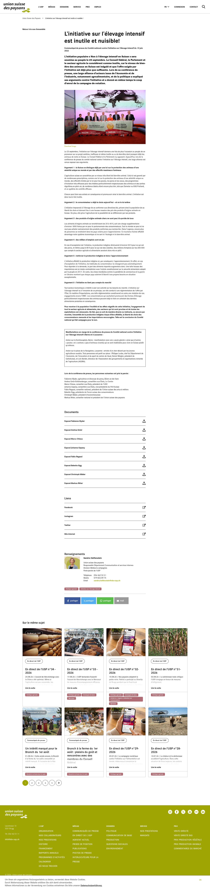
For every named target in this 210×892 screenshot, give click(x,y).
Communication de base (119, 835)
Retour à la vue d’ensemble (33, 29)
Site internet (69, 533)
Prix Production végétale (188, 839)
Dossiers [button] (64, 6)
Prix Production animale (187, 844)
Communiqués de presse (86, 830)
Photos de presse (82, 852)
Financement (46, 848)
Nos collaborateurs (50, 835)
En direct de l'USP (82, 835)
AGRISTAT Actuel (81, 839)
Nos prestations (47, 839)
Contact (194, 6)
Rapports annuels (49, 852)
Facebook (68, 507)
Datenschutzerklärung (91, 885)
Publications (80, 848)
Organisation (46, 830)
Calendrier (45, 861)
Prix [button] (88, 6)
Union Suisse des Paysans (31, 18)
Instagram (68, 516)
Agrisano (113, 703)
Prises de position (82, 844)
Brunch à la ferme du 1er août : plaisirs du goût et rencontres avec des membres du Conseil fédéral (82, 755)
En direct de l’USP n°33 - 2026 (82, 670)
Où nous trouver (48, 865)
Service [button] (77, 6)
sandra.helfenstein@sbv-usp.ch (107, 580)
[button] (72, 600)
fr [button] (165, 6)
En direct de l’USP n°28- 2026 (166, 750)
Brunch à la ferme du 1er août (36, 774)
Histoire (43, 844)
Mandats (144, 835)
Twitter (67, 525)
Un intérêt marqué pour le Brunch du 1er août (41, 750)
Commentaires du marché (188, 848)
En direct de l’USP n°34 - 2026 (40, 670)
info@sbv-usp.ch (12, 839)
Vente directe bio (183, 835)
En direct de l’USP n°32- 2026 (124, 670)
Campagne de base (89, 695)
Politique (111, 830)
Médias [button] (51, 6)
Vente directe (181, 830)
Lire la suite (30, 687)
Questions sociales (117, 844)
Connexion (179, 6)
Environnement (114, 848)
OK (200, 879)
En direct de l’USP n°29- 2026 (124, 750)
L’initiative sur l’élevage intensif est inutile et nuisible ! (64, 18)
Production (112, 839)
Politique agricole (71, 589)
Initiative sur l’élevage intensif (90, 589)
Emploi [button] (97, 6)
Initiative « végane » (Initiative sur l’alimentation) (121, 699)
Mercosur (71, 698)
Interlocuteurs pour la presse (85, 859)
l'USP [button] (40, 6)
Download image (70, 146)
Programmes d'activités (52, 857)
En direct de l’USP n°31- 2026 (166, 670)
